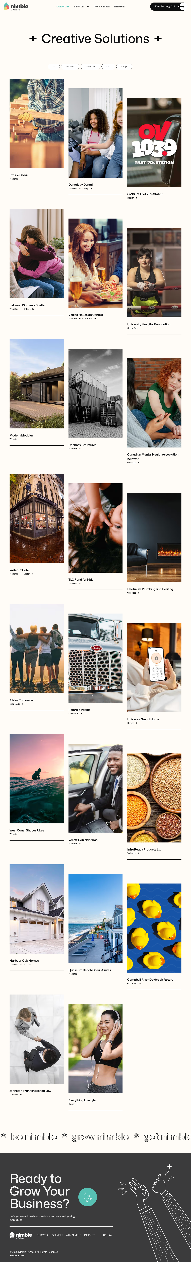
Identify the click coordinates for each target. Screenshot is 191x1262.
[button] (82, 6)
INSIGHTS (89, 1235)
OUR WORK (62, 6)
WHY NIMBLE (102, 6)
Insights (120, 6)
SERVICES (57, 1235)
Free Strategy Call (165, 6)
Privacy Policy (17, 1255)
